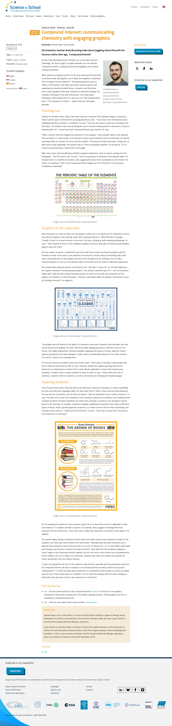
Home (8, 16)
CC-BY (44, 651)
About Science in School (15, 686)
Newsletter (145, 6)
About (73, 16)
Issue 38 (70, 27)
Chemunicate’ (91, 602)
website (95, 591)
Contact (134, 6)
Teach (57, 16)
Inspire (38, 16)
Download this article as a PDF (148, 51)
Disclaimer (55, 693)
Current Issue (18, 16)
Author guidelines (97, 16)
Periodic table (21, 63)
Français (12, 79)
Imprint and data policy (15, 693)
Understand (48, 16)
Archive (89, 686)
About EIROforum (13, 689)
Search (155, 6)
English (11, 76)
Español (12, 83)
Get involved (83, 16)
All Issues (30, 16)
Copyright (55, 686)
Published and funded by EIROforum (19, 715)
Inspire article (34, 32)
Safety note (56, 689)
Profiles (22, 59)
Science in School (48, 27)
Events (65, 16)
